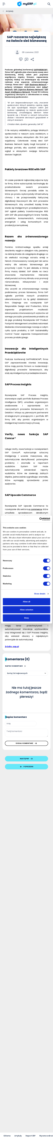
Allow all (26, 602)
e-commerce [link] (35, 509)
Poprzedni (28, 767)
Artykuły (18, 1136)
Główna (6, 1136)
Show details (39, 594)
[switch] (46, 568)
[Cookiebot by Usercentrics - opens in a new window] (39, 519)
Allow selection (26, 610)
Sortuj (9, 673)
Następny (24, 759)
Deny (26, 618)
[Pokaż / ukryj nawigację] (3, 3)
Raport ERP (30, 1136)
